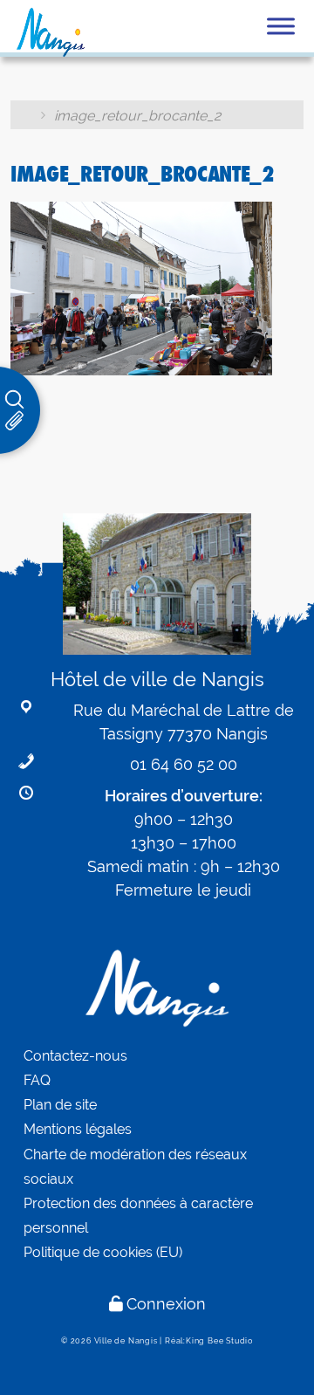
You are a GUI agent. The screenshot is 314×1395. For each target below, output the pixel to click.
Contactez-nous (75, 1056)
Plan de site (60, 1104)
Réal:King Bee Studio (209, 1341)
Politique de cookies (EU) (103, 1252)
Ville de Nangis (126, 1341)
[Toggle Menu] (281, 25)
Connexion (166, 1304)
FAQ (37, 1080)
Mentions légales (78, 1129)
